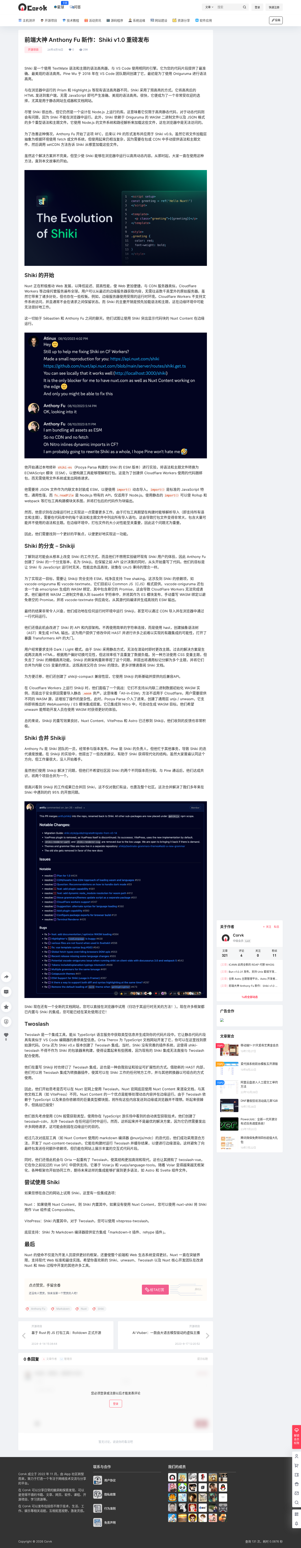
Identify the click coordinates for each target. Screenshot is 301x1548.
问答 (77, 7)
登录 (257, 7)
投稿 (277, 20)
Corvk (47, 1541)
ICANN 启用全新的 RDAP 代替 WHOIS (247, 964)
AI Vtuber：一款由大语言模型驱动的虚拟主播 (166, 1333)
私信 (276, 926)
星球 (60, 5)
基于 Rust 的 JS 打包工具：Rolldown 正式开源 (66, 1333)
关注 (268, 926)
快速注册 (274, 7)
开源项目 (33, 49)
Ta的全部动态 (250, 997)
